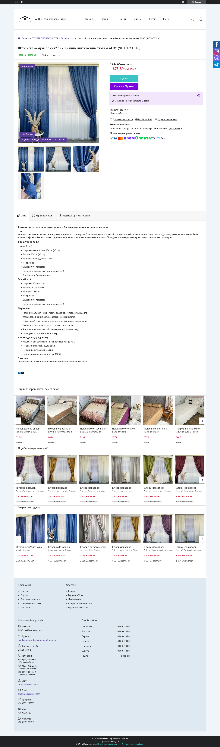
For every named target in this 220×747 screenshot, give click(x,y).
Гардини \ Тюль (76, 595)
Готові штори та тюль (71, 38)
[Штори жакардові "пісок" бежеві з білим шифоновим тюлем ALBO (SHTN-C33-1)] (94, 469)
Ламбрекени (74, 599)
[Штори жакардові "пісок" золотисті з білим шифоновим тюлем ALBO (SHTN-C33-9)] (62, 469)
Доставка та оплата (31, 599)
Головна (89, 19)
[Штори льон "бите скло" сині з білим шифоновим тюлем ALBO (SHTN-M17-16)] (30, 528)
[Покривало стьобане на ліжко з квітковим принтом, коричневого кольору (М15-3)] (94, 410)
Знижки (137, 19)
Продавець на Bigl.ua (110, 741)
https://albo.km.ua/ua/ (28, 684)
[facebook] (19, 373)
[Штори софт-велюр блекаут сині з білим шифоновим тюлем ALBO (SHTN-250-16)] (62, 528)
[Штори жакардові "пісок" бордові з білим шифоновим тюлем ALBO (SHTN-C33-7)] (189, 469)
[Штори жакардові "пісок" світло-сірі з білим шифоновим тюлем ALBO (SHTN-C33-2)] (126, 469)
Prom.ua (124, 739)
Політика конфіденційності (133, 744)
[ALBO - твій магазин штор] (25, 19)
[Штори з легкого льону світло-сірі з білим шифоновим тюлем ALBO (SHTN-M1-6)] (94, 528)
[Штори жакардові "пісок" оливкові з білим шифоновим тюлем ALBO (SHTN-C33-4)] (158, 469)
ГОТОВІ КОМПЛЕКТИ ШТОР (45, 38)
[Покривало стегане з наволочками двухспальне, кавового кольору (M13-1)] (158, 410)
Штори (71, 591)
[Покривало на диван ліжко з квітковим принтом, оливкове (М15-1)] (30, 410)
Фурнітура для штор (78, 607)
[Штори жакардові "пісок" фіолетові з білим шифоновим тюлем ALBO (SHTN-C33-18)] (30, 469)
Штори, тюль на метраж (80, 603)
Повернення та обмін (31, 603)
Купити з (119, 86)
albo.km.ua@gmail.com (29, 694)
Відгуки (152, 19)
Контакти (25, 607)
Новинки (122, 19)
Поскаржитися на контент (109, 744)
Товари (104, 19)
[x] (22, 373)
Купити (124, 78)
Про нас (24, 591)
